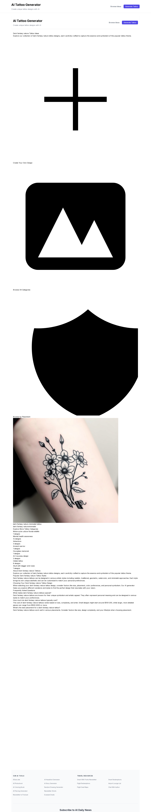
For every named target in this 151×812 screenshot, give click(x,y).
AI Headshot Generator (52, 779)
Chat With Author (114, 787)
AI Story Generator (50, 783)
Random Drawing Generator (53, 787)
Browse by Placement (21, 417)
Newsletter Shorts (50, 791)
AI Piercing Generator (20, 791)
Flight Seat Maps (82, 787)
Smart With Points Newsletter (87, 779)
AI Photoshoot (17, 783)
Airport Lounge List (114, 783)
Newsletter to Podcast (20, 795)
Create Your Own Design (22, 163)
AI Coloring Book (18, 787)
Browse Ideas (116, 6)
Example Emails (49, 795)
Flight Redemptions (83, 783)
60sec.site (16, 779)
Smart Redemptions (115, 779)
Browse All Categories (21, 290)
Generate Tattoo (131, 6)
